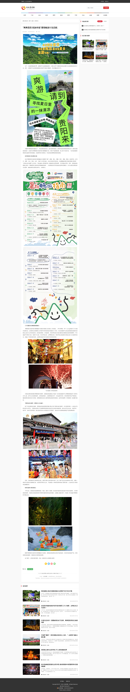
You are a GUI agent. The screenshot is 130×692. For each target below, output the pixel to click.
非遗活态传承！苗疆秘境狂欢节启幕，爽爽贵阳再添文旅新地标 (88, 61)
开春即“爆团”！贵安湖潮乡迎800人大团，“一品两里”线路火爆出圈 (101, 61)
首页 (25, 15)
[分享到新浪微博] (52, 564)
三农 (32, 15)
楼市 (68, 15)
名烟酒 (105, 15)
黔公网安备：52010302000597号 (65, 688)
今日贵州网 (45, 576)
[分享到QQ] (49, 564)
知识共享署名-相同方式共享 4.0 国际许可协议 (50, 573)
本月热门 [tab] (100, 21)
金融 (90, 15)
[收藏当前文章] (46, 564)
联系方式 (106, 1)
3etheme (69, 690)
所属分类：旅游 (45, 601)
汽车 (76, 15)
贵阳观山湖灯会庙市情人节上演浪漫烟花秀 (54, 650)
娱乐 (47, 15)
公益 (39, 15)
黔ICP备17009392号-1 (65, 686)
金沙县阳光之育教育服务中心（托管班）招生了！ (93, 25)
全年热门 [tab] (105, 21)
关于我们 (102, 1)
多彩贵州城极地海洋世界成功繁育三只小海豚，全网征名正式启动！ (101, 49)
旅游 (61, 15)
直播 (98, 15)
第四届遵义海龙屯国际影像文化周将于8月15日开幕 (56, 591)
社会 (83, 15)
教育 (54, 15)
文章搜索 (106, 7)
